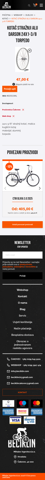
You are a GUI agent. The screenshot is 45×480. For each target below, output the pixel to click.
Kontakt (22, 296)
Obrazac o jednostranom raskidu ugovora (22, 345)
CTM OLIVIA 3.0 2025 (22, 199)
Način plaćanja (22, 328)
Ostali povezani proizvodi (22, 224)
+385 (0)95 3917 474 (31, 365)
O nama (22, 302)
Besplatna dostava (22, 334)
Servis (22, 315)
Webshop (18, 15)
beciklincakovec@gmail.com (25, 383)
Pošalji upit (10, 89)
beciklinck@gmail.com (22, 377)
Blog (22, 309)
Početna (6, 15)
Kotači (5, 19)
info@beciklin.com (20, 371)
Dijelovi (29, 15)
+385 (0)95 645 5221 (30, 359)
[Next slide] (40, 188)
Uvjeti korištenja (22, 322)
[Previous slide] (5, 188)
